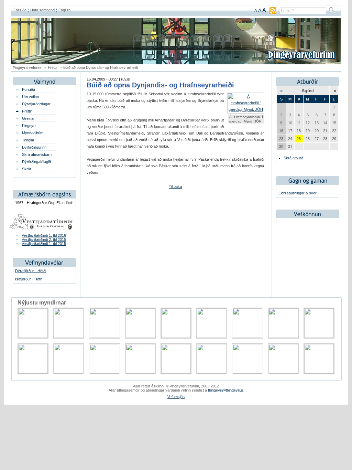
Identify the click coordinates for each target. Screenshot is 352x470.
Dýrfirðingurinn (34, 147)
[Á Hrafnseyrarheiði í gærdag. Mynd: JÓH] (245, 109)
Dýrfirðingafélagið (36, 162)
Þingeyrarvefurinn (27, 67)
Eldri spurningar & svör (297, 193)
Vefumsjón (176, 397)
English (64, 10)
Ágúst (307, 90)
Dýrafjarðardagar (36, 104)
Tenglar (28, 140)
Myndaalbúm (32, 133)
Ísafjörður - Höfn (28, 279)
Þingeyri (28, 126)
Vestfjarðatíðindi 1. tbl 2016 (44, 235)
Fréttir (53, 67)
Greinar (28, 118)
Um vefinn (30, 97)
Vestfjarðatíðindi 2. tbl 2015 (44, 239)
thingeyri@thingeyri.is (226, 390)
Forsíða (19, 10)
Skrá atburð (293, 158)
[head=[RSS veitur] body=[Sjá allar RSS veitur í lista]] (273, 13)
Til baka (175, 186)
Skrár (26, 169)
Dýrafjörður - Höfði (30, 271)
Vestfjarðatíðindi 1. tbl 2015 (44, 244)
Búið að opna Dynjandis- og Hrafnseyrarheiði (160, 85)
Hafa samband (42, 10)
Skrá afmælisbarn (37, 154)
